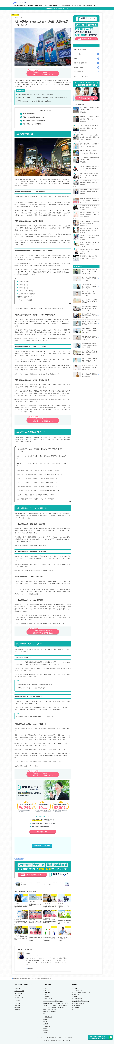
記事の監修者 (48, 1017)
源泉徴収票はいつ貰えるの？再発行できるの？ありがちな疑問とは (89, 257)
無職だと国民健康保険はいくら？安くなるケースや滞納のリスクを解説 (89, 199)
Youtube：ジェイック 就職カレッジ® (53, 1001)
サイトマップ (75, 1009)
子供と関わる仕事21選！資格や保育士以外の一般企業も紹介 (89, 222)
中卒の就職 (17, 1007)
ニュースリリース (77, 990)
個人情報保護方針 (77, 999)
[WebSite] (29, 968)
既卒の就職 (17, 995)
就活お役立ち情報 (66, 5)
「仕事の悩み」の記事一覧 (41, 845)
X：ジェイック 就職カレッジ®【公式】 (54, 1007)
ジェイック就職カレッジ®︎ (54, 1040)
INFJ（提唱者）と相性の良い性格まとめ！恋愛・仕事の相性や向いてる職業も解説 (89, 128)
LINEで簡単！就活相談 (49, 1011)
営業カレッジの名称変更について (81, 992)
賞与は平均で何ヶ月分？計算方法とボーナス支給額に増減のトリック (89, 152)
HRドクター (75, 994)
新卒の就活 (17, 1009)
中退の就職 (17, 1003)
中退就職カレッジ (72, 1037)
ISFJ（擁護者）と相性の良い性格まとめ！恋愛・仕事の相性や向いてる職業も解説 (89, 182)
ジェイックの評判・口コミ (89, 5)
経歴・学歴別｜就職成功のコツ (52, 5)
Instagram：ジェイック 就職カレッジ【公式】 (55, 1003)
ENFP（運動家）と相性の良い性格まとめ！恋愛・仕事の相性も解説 (89, 175)
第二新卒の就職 (19, 997)
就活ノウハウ (47, 990)
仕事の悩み (46, 996)
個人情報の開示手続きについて (80, 1001)
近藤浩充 (45, 1019)
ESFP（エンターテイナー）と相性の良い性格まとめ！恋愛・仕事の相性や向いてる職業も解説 (89, 137)
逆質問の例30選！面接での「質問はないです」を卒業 (89, 250)
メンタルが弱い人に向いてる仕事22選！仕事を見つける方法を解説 (89, 206)
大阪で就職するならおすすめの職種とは (33, 120)
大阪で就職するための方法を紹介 (31, 124)
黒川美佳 (45, 1030)
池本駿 (45, 1032)
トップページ (41, 1037)
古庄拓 (45, 1021)
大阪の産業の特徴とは (28, 113)
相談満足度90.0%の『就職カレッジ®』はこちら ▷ (57, 8)
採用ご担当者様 (76, 1005)
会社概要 (74, 988)
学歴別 (17, 1000)
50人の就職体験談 (76, 5)
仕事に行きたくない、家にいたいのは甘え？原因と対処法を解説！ (89, 236)
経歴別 (17, 988)
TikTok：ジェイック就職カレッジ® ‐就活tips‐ (55, 1005)
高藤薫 (45, 1028)
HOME (14, 978)
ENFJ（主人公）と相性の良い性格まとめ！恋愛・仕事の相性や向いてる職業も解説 (89, 119)
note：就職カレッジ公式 (49, 1009)
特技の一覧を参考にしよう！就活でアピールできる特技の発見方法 (89, 145)
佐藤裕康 (45, 1024)
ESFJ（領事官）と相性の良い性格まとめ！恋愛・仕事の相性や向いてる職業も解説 (89, 191)
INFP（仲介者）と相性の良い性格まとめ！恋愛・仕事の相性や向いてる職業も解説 (89, 160)
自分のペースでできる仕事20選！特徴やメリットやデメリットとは (89, 243)
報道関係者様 (75, 1007)
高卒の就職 (17, 1005)
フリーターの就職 (19, 991)
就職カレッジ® (62, 1037)
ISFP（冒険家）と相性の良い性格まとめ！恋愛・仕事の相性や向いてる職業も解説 (89, 110)
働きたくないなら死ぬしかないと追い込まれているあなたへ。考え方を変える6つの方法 (89, 214)
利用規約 (74, 996)
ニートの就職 (18, 993)
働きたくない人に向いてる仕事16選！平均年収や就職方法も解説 (89, 229)
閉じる (48, 110)
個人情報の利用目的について (80, 1003)
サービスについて (39, 5)
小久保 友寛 (46, 1026)
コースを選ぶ (30, 5)
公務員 (45, 994)
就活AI (45, 1013)
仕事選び (45, 988)
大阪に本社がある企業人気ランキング (32, 117)
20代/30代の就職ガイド (19, 5)
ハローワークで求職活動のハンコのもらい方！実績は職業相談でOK (89, 168)
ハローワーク (47, 992)
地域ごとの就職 (15, 14)
